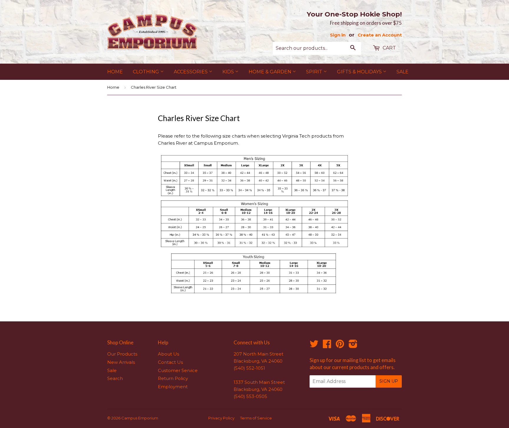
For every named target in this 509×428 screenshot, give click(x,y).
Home (115, 72)
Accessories (191, 72)
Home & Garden (270, 72)
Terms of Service (256, 418)
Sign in (338, 35)
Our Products (122, 354)
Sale (402, 72)
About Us (168, 354)
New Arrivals (121, 362)
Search (115, 378)
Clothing (146, 72)
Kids (228, 72)
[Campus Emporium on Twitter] (314, 345)
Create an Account (380, 35)
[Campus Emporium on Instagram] (353, 345)
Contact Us (170, 362)
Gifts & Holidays (360, 72)
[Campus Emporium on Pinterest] (340, 345)
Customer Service (178, 370)
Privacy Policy (221, 418)
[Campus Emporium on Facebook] (327, 345)
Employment (173, 386)
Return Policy (173, 378)
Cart (388, 48)
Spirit (314, 72)
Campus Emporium (139, 418)
